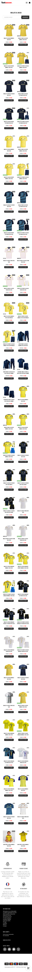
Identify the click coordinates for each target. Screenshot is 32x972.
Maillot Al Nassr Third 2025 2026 (9, 261)
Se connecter (6, 935)
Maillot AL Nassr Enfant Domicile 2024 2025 (23, 428)
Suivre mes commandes (8, 934)
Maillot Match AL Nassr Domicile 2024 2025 (9, 428)
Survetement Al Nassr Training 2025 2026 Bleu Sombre (23, 345)
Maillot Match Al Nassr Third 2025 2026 (23, 261)
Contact (5, 926)
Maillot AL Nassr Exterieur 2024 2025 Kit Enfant (9, 511)
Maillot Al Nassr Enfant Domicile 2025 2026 (9, 178)
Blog (4, 927)
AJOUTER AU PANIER (9, 44)
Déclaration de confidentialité (9, 911)
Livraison (5, 923)
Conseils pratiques (7, 918)
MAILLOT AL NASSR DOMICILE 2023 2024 (9, 678)
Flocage (4, 922)
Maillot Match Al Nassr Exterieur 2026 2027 (23, 94)
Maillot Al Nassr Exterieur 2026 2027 (9, 94)
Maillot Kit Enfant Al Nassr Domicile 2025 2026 (23, 178)
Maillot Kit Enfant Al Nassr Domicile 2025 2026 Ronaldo (9, 344)
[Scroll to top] (18, 964)
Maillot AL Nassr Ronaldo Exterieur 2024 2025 (23, 595)
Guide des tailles (6, 920)
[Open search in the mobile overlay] (16, 17)
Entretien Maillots (7, 919)
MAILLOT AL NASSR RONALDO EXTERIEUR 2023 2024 (9, 761)
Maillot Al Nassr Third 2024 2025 (23, 511)
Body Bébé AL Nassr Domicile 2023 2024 (23, 845)
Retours (4, 924)
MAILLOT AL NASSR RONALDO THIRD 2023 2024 (23, 761)
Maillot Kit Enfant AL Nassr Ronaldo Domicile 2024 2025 (9, 595)
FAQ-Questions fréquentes (9, 914)
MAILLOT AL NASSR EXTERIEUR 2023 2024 (23, 678)
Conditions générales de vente (9, 912)
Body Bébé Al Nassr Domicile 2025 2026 (9, 845)
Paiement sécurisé (7, 915)
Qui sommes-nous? (7, 916)
